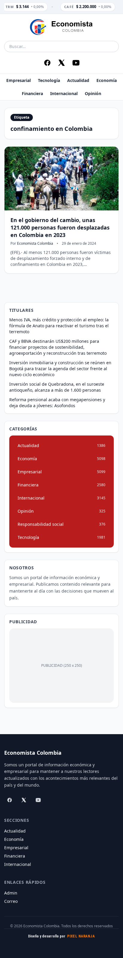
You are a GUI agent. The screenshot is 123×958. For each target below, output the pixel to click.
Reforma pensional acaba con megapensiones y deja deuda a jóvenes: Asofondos (57, 402)
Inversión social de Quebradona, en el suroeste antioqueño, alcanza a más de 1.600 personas (56, 387)
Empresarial (18, 80)
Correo (11, 901)
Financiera (32, 93)
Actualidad (78, 80)
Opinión (93, 93)
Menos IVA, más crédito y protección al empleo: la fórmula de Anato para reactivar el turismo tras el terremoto (59, 325)
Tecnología (49, 80)
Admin (10, 893)
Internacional (64, 93)
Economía (106, 80)
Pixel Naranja (81, 936)
